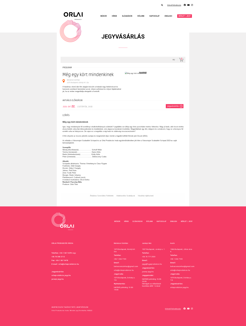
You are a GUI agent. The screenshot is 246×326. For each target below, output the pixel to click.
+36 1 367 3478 (65, 253)
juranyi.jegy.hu (58, 279)
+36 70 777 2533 (148, 257)
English (168, 16)
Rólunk (140, 16)
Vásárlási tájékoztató (145, 196)
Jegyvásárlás (173, 106)
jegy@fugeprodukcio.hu (152, 264)
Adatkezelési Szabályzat (125, 196)
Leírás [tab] (66, 115)
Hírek (114, 16)
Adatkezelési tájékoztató (63, 307)
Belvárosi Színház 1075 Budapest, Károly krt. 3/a (78, 81)
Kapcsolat (155, 16)
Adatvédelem (82, 307)
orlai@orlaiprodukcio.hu (68, 264)
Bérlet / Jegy (184, 16)
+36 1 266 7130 (120, 259)
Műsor (103, 16)
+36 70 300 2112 (58, 257)
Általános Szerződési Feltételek (102, 196)
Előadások (127, 16)
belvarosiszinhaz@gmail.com (126, 266)
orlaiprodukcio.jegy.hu (61, 275)
